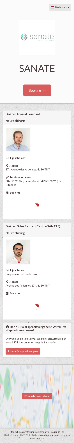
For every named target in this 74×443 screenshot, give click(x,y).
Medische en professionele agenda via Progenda (35, 431)
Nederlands (61, 7)
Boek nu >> (37, 90)
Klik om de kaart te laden (37, 396)
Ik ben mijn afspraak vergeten (23, 351)
